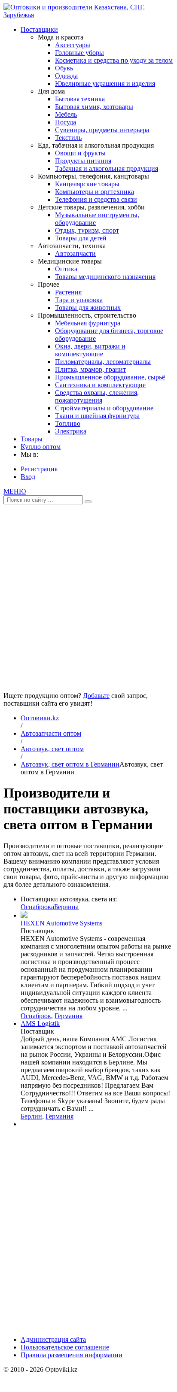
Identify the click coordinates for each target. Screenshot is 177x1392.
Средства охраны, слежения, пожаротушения (97, 396)
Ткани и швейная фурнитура (97, 415)
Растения (68, 292)
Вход (28, 476)
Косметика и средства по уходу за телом (114, 60)
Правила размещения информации (71, 1355)
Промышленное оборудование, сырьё (110, 377)
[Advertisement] (88, 594)
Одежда (66, 75)
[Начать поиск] (88, 501)
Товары (32, 439)
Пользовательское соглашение (65, 1347)
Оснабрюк (36, 1015)
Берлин (31, 1116)
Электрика (70, 431)
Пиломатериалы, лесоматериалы (103, 361)
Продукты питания (83, 160)
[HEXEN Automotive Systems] (24, 915)
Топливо (67, 423)
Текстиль (68, 137)
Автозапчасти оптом (51, 733)
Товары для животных (88, 307)
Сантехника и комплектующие (100, 384)
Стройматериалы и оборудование (104, 408)
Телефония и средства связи (96, 199)
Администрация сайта (53, 1339)
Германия (68, 1015)
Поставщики (39, 29)
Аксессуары (72, 45)
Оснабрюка (37, 906)
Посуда (65, 122)
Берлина (66, 906)
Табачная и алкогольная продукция (106, 168)
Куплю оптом (41, 446)
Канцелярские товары (87, 184)
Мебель (66, 114)
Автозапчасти (75, 253)
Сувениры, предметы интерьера (102, 129)
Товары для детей (81, 238)
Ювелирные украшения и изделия (105, 83)
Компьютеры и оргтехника (94, 191)
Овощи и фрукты (80, 153)
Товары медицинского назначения (105, 276)
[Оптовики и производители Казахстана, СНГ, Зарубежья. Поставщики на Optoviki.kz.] (88, 14)
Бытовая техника (80, 99)
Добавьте (96, 695)
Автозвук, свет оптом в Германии (70, 764)
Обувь (64, 68)
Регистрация (39, 469)
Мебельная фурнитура (87, 323)
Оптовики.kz (40, 718)
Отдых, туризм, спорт (87, 230)
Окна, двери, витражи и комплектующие (90, 350)
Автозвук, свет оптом (52, 748)
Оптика (66, 269)
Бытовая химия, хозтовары (94, 106)
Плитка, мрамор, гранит (90, 369)
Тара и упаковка (79, 299)
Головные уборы (79, 52)
